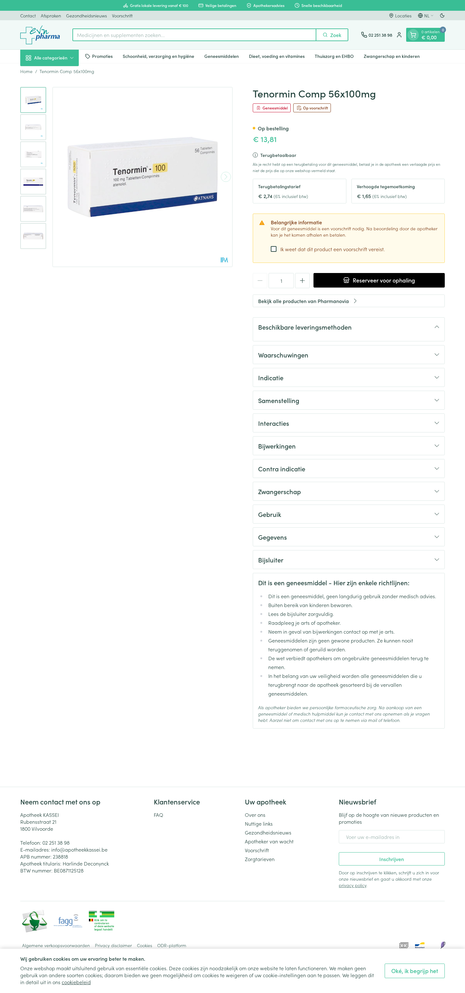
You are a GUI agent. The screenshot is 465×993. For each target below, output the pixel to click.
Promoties (102, 56)
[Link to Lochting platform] (443, 945)
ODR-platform (171, 945)
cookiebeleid (76, 981)
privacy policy (352, 885)
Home (26, 71)
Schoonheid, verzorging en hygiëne (158, 56)
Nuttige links (259, 823)
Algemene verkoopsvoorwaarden (56, 945)
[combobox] (194, 34)
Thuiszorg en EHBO (334, 56)
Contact (28, 15)
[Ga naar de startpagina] (40, 34)
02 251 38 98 (56, 842)
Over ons (255, 814)
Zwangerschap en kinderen (392, 56)
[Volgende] (226, 177)
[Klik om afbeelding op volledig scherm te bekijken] (142, 177)
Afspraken (51, 15)
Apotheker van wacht (269, 841)
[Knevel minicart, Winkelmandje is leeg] (413, 34)
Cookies (144, 945)
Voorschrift (122, 15)
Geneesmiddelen (221, 56)
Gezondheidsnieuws (86, 15)
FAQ (158, 814)
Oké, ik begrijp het (414, 971)
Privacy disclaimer (113, 945)
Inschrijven (391, 858)
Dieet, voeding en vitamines (277, 56)
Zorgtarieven (260, 858)
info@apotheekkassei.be (79, 849)
